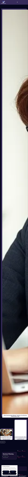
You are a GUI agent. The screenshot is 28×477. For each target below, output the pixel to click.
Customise (6, 471)
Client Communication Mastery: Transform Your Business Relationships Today (15, 416)
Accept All (9, 473)
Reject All (13, 471)
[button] (17, 2)
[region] (9, 470)
